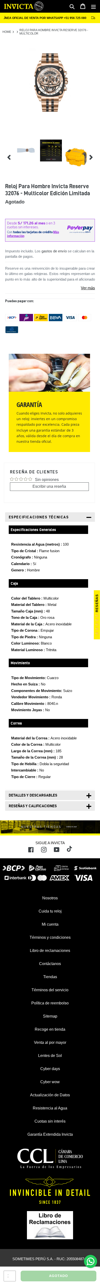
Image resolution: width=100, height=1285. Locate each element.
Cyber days (50, 1069)
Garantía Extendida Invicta (50, 1134)
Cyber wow (50, 1082)
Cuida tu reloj (50, 911)
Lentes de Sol (50, 1056)
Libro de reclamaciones (50, 950)
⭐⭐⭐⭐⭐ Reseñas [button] (97, 615)
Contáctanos (50, 964)
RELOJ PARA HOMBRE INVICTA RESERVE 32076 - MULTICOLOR (53, 31)
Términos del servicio (50, 990)
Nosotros (50, 898)
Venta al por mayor (50, 1042)
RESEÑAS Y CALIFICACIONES (33, 806)
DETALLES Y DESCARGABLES (33, 795)
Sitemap (50, 1016)
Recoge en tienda (50, 1029)
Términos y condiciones (50, 937)
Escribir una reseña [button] (49, 486)
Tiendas (50, 977)
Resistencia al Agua (50, 1108)
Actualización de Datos (50, 1095)
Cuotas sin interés (50, 1121)
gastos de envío (54, 251)
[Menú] (93, 6)
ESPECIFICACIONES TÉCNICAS (39, 517)
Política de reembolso (50, 1003)
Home (6, 32)
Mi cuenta (50, 924)
